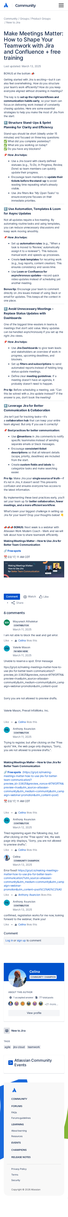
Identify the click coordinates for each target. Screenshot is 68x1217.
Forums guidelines (21, 1118)
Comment (12, 596)
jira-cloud (19, 1047)
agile (7, 1047)
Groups (24, 18)
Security (15, 1180)
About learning (19, 1130)
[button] (34, 569)
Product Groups (41, 18)
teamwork (34, 1047)
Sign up (21, 940)
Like (6, 640)
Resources (16, 1136)
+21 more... (51, 1004)
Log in (9, 940)
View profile (34, 1012)
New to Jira (13, 22)
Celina (22, 640)
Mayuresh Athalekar (25, 621)
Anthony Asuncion (24, 728)
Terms (14, 1174)
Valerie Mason (21, 647)
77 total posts (46, 997)
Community (25, 5)
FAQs (14, 1112)
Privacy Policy (19, 1169)
